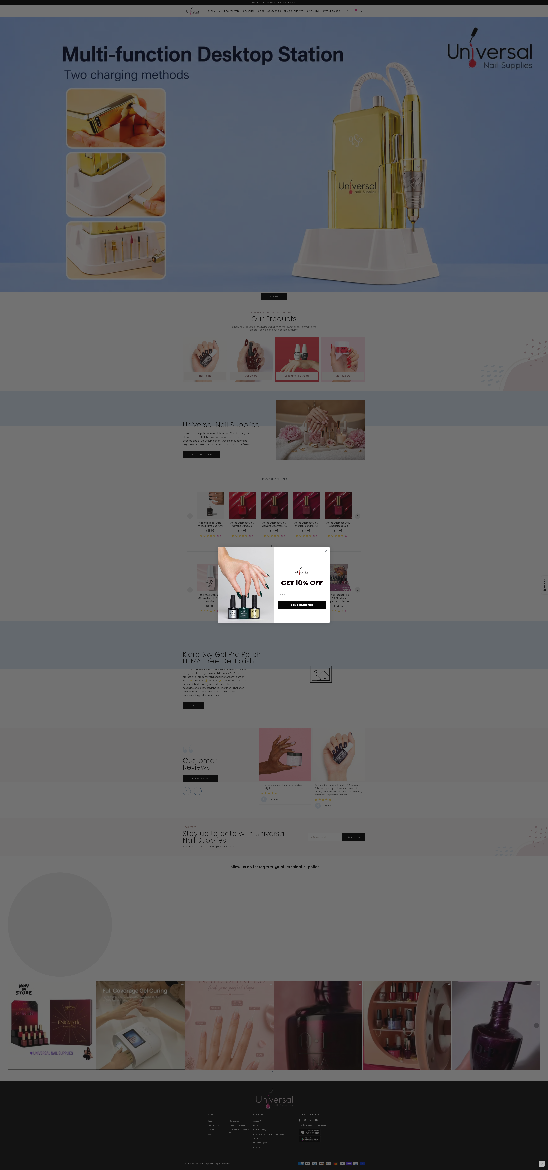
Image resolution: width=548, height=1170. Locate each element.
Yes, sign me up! (302, 605)
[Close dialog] (326, 550)
